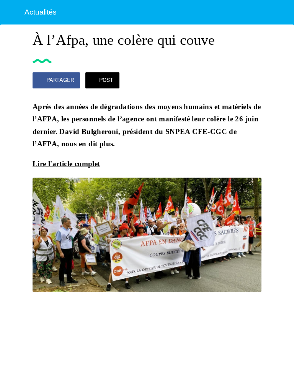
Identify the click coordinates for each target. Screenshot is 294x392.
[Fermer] (12, 12)
